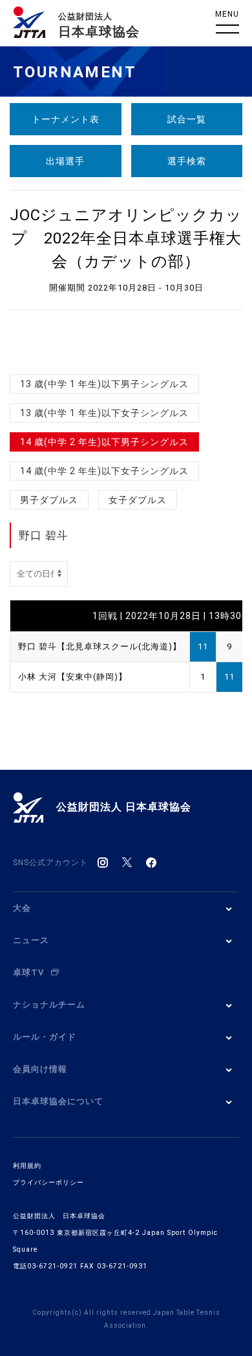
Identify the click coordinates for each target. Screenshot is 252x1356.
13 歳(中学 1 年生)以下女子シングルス (104, 413)
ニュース (31, 940)
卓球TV (29, 972)
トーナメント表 (66, 119)
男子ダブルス (49, 500)
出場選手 (65, 161)
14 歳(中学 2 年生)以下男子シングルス (104, 442)
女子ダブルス (138, 500)
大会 (22, 908)
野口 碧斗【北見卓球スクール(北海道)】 (100, 646)
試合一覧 (186, 119)
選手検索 (186, 161)
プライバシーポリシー (48, 1182)
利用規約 (27, 1165)
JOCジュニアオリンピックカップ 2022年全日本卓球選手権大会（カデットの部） (126, 238)
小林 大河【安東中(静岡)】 (72, 677)
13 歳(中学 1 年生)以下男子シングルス (104, 384)
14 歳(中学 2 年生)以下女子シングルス (104, 471)
